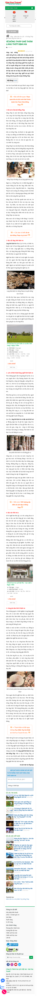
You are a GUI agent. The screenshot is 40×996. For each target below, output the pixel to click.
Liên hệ (8, 938)
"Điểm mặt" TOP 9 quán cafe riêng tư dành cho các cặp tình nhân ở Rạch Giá (23, 823)
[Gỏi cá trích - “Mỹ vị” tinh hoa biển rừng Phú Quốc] (10, 884)
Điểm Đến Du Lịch (19, 36)
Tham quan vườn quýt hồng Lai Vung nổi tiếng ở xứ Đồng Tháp (22, 802)
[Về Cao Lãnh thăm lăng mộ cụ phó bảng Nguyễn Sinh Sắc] (10, 797)
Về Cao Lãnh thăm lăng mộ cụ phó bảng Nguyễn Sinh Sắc (23, 796)
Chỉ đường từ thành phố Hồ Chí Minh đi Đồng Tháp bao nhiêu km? (23, 809)
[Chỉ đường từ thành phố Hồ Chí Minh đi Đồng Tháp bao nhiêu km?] (10, 810)
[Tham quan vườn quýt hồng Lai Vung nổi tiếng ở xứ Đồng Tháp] (10, 803)
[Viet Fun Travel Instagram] (11, 964)
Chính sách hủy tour (11, 935)
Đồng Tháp (26, 899)
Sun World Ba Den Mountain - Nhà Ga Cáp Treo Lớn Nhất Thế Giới (23, 863)
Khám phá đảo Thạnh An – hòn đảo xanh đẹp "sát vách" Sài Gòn (24, 839)
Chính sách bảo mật (11, 933)
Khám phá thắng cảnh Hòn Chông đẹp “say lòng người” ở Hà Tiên (23, 816)
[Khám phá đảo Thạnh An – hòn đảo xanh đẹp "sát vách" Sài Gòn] (10, 840)
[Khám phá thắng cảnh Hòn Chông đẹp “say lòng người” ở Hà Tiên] (10, 817)
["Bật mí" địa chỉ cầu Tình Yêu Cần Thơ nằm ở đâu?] (10, 830)
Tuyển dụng (9, 919)
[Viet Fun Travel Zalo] (19, 964)
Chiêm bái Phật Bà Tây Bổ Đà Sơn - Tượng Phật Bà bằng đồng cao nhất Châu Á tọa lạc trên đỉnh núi (23, 855)
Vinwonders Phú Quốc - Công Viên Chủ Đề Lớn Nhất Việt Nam (23, 869)
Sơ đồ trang (9, 922)
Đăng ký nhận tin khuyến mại (14, 954)
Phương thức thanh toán (13, 928)
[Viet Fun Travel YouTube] (15, 964)
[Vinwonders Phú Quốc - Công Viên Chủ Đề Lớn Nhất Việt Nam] (10, 870)
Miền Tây (19, 899)
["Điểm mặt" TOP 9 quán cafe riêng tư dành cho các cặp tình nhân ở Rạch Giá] (10, 823)
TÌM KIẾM (13, 31)
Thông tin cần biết (11, 909)
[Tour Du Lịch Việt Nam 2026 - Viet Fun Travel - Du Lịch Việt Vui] (13, 3)
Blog (11, 36)
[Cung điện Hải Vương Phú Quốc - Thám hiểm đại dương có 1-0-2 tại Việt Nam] (10, 877)
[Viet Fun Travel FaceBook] (8, 964)
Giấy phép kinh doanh (12, 912)
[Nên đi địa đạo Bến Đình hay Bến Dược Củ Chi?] (10, 890)
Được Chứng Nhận (11, 941)
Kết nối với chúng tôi (12, 961)
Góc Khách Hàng (11, 925)
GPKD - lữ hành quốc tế (12, 915)
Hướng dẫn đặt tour (11, 930)
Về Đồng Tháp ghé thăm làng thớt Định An (19, 37)
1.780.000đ (11, 599)
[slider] (21, 51)
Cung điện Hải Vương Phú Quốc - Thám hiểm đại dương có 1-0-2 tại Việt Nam (23, 877)
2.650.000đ (11, 363)
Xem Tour (12, 367)
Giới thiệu (8, 917)
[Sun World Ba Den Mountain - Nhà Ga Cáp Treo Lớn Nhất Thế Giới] (10, 864)
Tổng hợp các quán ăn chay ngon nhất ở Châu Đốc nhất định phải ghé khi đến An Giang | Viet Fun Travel (23, 847)
